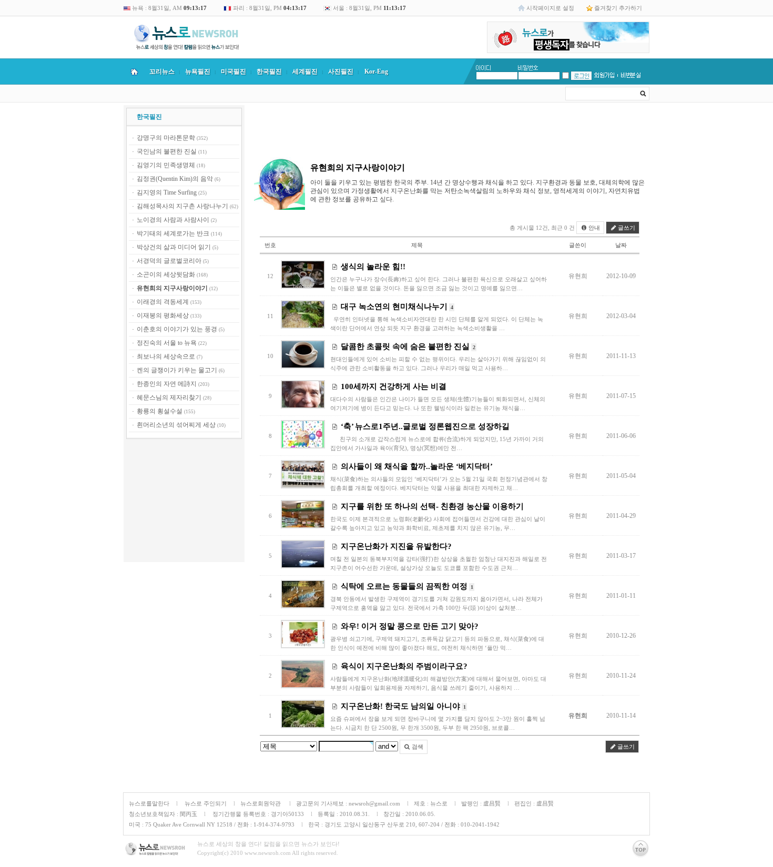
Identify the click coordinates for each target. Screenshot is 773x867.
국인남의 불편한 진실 (167, 151)
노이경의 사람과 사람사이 (173, 219)
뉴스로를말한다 (149, 803)
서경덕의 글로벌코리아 (169, 260)
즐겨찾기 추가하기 (618, 8)
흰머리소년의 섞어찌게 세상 (176, 425)
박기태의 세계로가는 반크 (173, 233)
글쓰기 (625, 228)
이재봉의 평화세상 (163, 315)
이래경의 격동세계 (163, 301)
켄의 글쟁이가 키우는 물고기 (177, 370)
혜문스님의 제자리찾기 (169, 397)
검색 (416, 746)
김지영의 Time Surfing (167, 192)
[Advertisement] (184, 502)
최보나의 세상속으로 (166, 356)
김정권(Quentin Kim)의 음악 (175, 178)
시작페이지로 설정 (550, 8)
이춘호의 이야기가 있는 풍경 (177, 329)
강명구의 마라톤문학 (166, 137)
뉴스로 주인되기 (205, 803)
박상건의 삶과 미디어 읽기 (174, 247)
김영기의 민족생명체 (166, 165)
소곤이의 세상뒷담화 (166, 274)
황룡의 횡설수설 (159, 411)
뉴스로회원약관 (261, 803)
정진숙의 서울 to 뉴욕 (167, 342)
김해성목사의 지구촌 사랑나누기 (182, 206)
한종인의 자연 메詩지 (167, 383)
